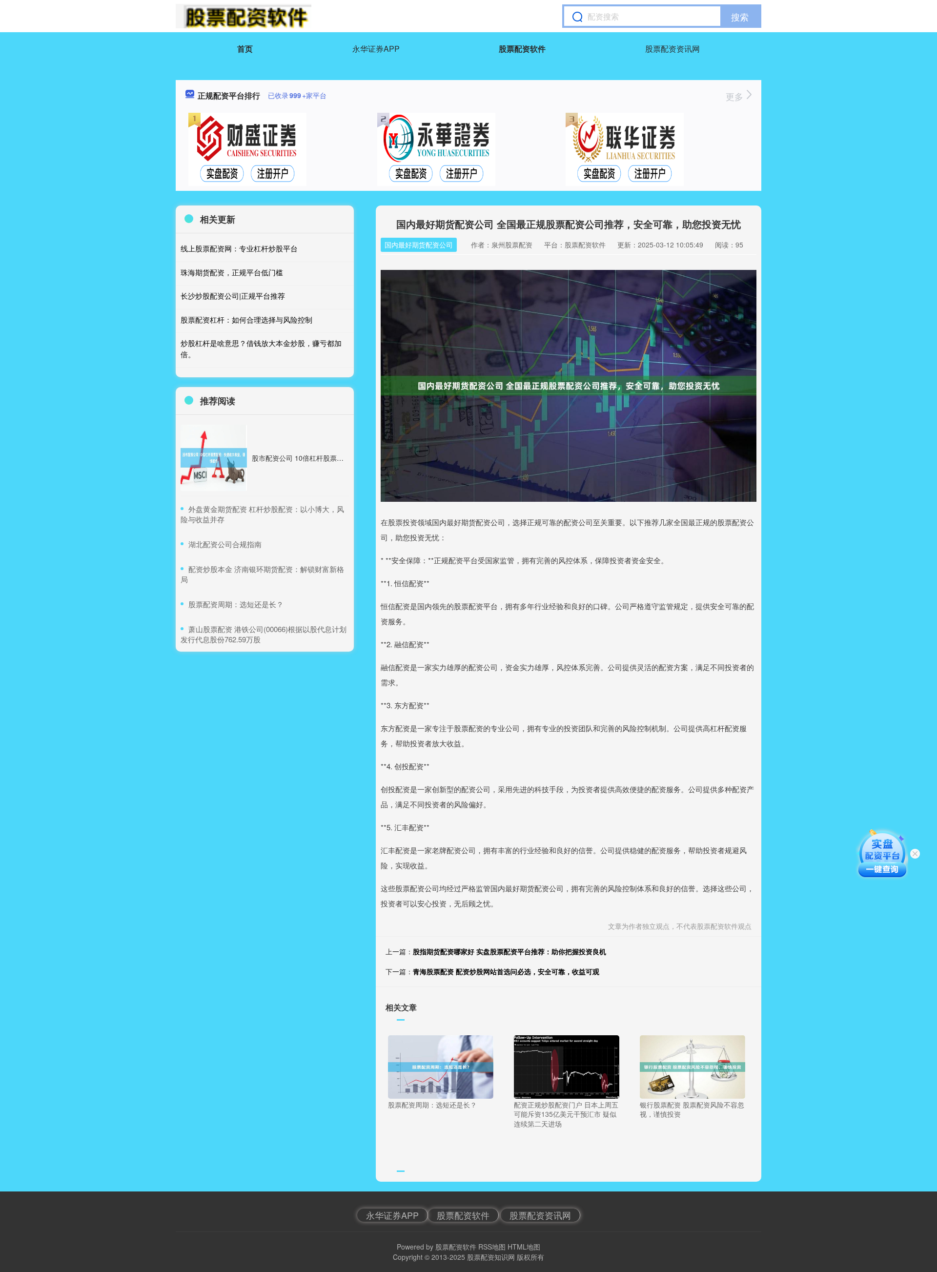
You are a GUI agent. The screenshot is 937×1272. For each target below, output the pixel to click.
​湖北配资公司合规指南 (225, 544)
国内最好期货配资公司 (419, 244)
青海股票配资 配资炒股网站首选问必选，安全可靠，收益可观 (506, 971)
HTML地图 (524, 1246)
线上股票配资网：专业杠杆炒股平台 (239, 248)
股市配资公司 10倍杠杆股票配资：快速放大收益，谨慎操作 (342, 458)
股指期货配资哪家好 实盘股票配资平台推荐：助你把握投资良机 (509, 951)
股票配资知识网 (491, 1257)
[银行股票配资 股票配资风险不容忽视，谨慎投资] (692, 1066)
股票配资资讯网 (672, 48)
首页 (245, 48)
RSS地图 (492, 1246)
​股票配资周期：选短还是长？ (236, 604)
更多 (736, 96)
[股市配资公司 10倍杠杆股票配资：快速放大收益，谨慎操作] (214, 458)
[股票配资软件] (243, 16)
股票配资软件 (522, 48)
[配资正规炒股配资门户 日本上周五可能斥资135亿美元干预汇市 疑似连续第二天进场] (566, 1066)
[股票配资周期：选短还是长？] (440, 1066)
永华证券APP (376, 48)
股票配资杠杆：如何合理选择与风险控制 (246, 319)
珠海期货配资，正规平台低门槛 (232, 272)
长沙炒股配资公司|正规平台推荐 (233, 295)
